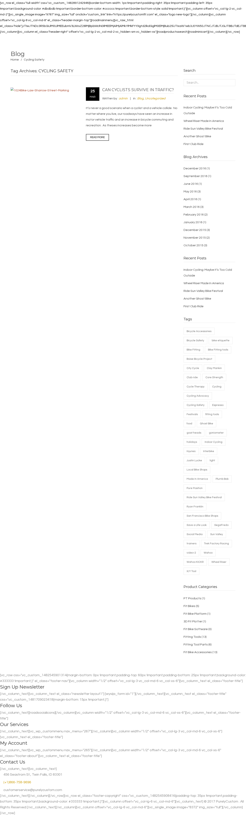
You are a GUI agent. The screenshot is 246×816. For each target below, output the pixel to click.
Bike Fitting (193, 349)
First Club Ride (194, 144)
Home (15, 59)
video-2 (191, 552)
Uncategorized (155, 98)
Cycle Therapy (195, 386)
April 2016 (190, 199)
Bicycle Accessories (199, 331)
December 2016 (195, 168)
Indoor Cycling (213, 442)
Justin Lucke (194, 460)
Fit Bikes (189, 606)
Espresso (218, 405)
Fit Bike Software (196, 629)
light (212, 460)
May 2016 (190, 191)
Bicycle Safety (195, 340)
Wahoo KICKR (195, 562)
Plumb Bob (222, 479)
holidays (192, 442)
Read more (97, 137)
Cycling (216, 386)
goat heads (194, 432)
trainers (191, 543)
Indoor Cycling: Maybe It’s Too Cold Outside (208, 110)
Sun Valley (216, 534)
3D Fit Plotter (193, 621)
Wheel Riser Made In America (204, 120)
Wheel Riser (218, 562)
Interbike (208, 451)
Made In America (197, 479)
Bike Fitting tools (218, 349)
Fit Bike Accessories (198, 652)
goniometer (216, 432)
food (189, 423)
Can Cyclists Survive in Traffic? (138, 89)
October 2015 (193, 245)
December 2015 (195, 229)
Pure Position (195, 488)
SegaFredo (221, 525)
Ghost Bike (206, 423)
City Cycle (193, 368)
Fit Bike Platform (195, 613)
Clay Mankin (214, 368)
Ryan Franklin (195, 506)
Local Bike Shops (197, 469)
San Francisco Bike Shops (202, 516)
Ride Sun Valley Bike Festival (203, 128)
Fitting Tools (192, 636)
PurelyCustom (227, 801)
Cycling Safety (195, 405)
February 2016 (194, 214)
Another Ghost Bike (197, 136)
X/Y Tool (191, 571)
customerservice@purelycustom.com (32, 790)
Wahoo (208, 552)
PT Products (192, 598)
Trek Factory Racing (216, 543)
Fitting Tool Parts (196, 644)
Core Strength (214, 377)
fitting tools (212, 414)
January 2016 (193, 222)
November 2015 (195, 237)
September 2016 (195, 176)
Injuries (191, 451)
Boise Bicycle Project (199, 359)
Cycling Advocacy (198, 396)
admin (123, 98)
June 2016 (191, 183)
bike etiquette (220, 340)
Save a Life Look (197, 525)
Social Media (195, 534)
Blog (140, 98)
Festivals (192, 414)
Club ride (192, 377)
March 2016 (192, 206)
